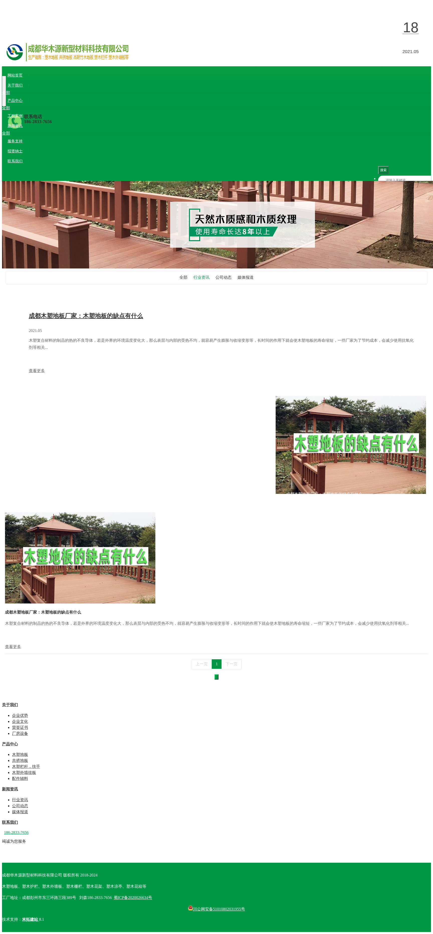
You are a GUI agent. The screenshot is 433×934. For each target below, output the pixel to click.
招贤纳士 (15, 151)
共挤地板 (36, 108)
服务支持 (15, 141)
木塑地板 (19, 108)
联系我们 (15, 161)
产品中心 (15, 101)
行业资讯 (19, 133)
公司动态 (36, 133)
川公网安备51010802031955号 (219, 909)
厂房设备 (70, 93)
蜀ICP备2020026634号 (133, 897)
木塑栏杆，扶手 (59, 108)
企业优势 (19, 93)
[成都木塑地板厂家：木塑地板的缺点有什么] (80, 602)
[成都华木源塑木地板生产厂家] (216, 58)
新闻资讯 (15, 126)
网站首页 (15, 75)
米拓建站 (30, 919)
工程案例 (15, 116)
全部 (6, 93)
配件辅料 (107, 108)
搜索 (383, 170)
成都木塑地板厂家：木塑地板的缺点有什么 (86, 316)
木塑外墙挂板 (86, 108)
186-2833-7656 (38, 121)
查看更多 (37, 371)
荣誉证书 (53, 93)
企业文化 (36, 93)
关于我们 (15, 85)
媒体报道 (53, 133)
